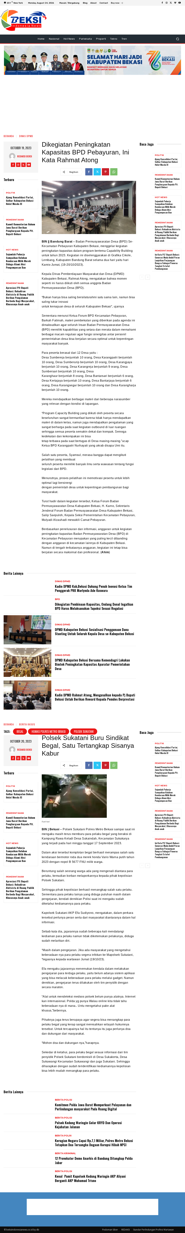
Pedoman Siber (110, 1229)
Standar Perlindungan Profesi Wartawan (153, 1229)
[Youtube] (179, 3)
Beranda (9, 136)
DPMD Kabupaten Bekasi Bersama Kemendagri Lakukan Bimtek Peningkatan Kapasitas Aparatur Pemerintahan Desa (92, 664)
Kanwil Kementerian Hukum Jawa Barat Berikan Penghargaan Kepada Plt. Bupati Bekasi (20, 229)
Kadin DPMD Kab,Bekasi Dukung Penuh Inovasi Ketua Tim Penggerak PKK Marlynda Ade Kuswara (93, 588)
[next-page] (147, 277)
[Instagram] (166, 3)
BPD (57, 599)
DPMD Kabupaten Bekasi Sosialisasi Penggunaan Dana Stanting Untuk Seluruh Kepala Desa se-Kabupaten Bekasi (94, 631)
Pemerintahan (15, 220)
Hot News (12, 250)
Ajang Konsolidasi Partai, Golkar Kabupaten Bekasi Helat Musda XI (20, 200)
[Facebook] (162, 3)
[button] (177, 39)
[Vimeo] (175, 3)
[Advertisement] (92, 103)
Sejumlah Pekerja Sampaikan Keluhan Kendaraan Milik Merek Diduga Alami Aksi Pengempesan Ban (18, 260)
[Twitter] (171, 3)
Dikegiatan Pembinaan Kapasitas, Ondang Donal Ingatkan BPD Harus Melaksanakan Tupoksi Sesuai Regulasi (94, 606)
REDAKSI (125, 1229)
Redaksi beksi (24, 156)
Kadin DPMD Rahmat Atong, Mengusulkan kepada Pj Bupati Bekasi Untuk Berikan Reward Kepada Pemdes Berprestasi (95, 697)
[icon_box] (117, 3)
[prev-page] (142, 277)
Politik (10, 193)
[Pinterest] (105, 171)
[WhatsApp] (113, 171)
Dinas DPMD (26, 136)
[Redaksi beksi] (13, 156)
